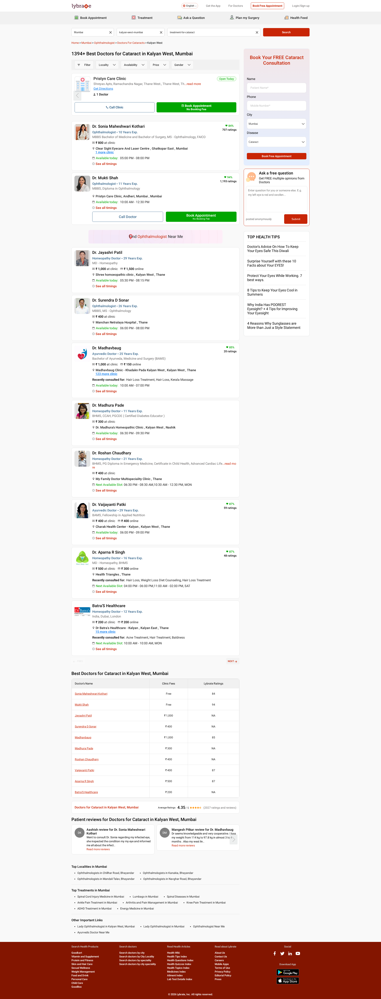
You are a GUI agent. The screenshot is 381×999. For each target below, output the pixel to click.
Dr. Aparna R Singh (108, 552)
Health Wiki (173, 952)
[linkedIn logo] (290, 954)
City (249, 115)
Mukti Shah (82, 704)
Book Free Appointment (267, 5)
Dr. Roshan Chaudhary (111, 453)
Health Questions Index (180, 960)
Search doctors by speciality (135, 960)
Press (218, 979)
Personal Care (79, 979)
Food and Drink (80, 975)
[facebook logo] (274, 954)
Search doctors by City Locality (136, 956)
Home (75, 42)
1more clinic (104, 152)
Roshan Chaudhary (87, 759)
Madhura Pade (84, 748)
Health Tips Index (177, 956)
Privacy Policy (222, 971)
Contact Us (221, 956)
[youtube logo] (297, 954)
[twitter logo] (282, 954)
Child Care (77, 982)
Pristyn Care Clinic (109, 78)
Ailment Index (175, 975)
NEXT (231, 661)
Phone (251, 97)
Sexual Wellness (80, 967)
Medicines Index (176, 971)
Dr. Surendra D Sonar (110, 300)
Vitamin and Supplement (85, 956)
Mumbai (86, 42)
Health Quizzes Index (179, 964)
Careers (219, 960)
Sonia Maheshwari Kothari (91, 693)
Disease (252, 133)
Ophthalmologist (104, 42)
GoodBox (76, 986)
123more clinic (106, 374)
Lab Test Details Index (179, 979)
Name (251, 79)
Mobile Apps (222, 964)
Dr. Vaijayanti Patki (109, 504)
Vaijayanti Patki (84, 770)
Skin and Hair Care (81, 964)
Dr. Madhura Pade (108, 405)
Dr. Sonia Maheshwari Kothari (118, 126)
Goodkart (76, 952)
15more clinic (105, 632)
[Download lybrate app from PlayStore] (287, 975)
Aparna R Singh (84, 781)
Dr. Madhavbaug (106, 348)
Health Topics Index (178, 967)
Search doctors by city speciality (137, 964)
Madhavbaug (83, 737)
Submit (296, 219)
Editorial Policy (223, 975)
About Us (220, 952)
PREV (80, 661)
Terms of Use (222, 967)
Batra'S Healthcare (108, 605)
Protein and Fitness (82, 960)
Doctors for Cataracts (131, 42)
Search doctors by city (131, 952)
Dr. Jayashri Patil (107, 252)
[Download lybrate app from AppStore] (287, 983)
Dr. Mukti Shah (105, 177)
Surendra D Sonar (85, 726)
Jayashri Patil (83, 715)
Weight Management (83, 971)
